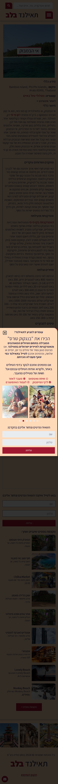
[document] (29, 392)
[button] (4, 332)
